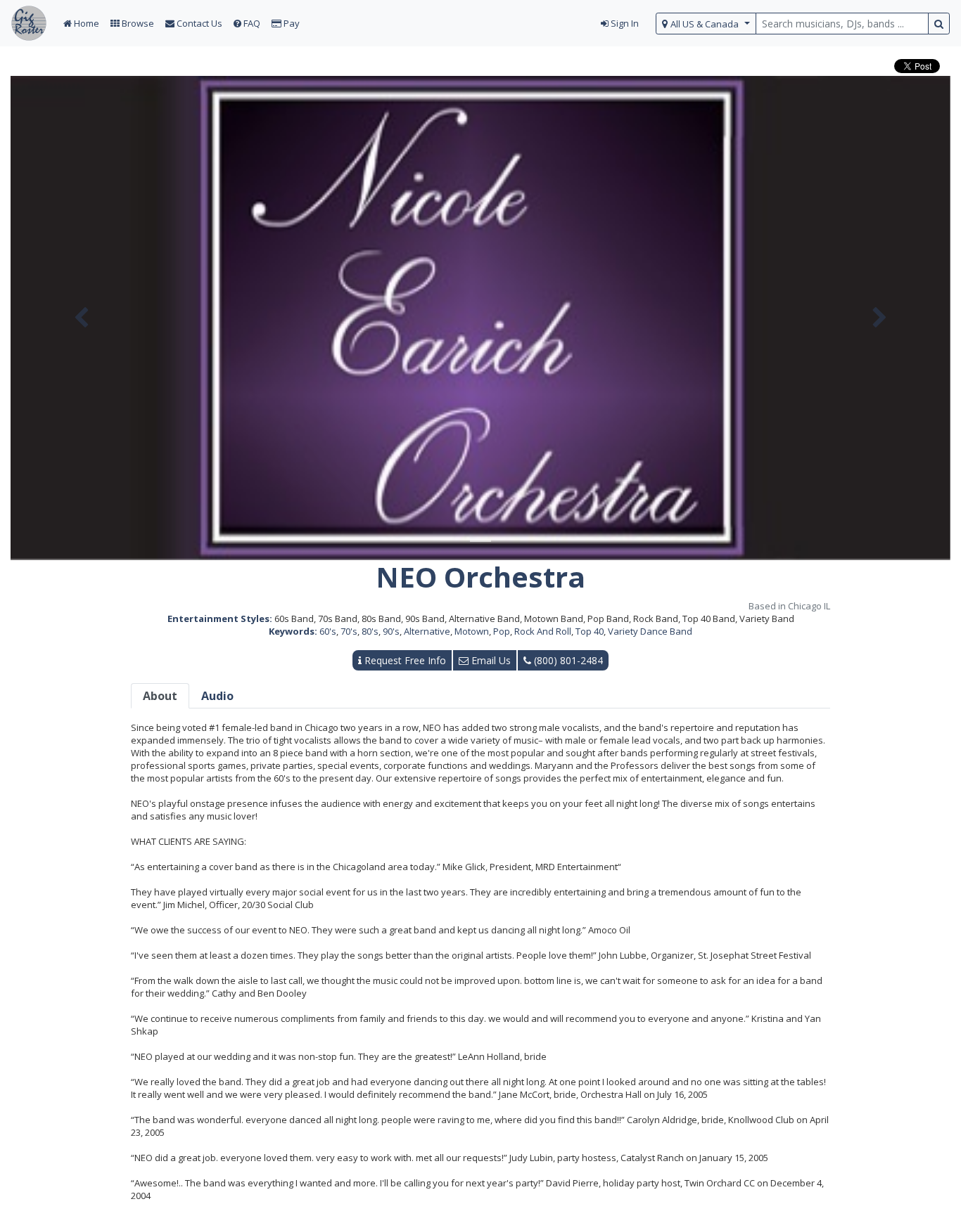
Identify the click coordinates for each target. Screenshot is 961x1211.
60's (327, 631)
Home (85, 23)
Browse (137, 23)
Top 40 (589, 631)
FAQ (250, 23)
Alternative (427, 631)
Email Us (490, 660)
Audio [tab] (217, 696)
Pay (290, 23)
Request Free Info (404, 660)
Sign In (624, 23)
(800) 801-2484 (567, 660)
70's (349, 631)
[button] (81, 318)
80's (370, 631)
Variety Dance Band (650, 631)
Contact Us (198, 23)
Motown (471, 631)
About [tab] (160, 696)
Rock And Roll (542, 631)
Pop (501, 631)
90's (391, 631)
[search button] (939, 23)
